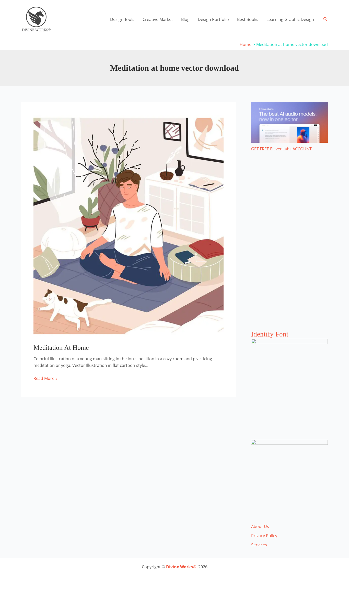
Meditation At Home (61, 347)
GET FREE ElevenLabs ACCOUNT (281, 149)
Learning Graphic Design (290, 19)
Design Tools (122, 19)
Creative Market (158, 19)
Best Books (247, 19)
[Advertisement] (289, 246)
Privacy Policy (264, 535)
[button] (325, 19)
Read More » (45, 378)
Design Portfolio (213, 19)
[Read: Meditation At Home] (128, 225)
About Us (260, 526)
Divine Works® (181, 567)
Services (259, 545)
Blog (185, 19)
